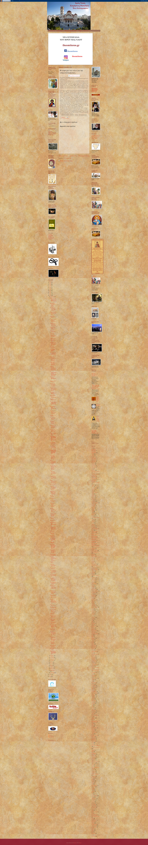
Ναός (92, 704)
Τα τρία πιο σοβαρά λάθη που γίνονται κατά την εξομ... (53, 324)
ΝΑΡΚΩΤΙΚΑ (52, 613)
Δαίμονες (93, 562)
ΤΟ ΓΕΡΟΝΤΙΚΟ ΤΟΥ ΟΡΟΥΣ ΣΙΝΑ (52, 539)
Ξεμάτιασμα (94, 710)
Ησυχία (93, 624)
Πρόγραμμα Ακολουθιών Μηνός (71, 30)
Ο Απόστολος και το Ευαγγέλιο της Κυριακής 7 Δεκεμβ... (53, 592)
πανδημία (93, 730)
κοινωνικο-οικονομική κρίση (95, 668)
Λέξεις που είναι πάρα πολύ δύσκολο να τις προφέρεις (53, 339)
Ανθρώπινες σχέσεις (95, 502)
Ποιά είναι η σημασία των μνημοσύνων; (52, 536)
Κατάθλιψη (93, 655)
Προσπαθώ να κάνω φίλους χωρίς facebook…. (52, 304)
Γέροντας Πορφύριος (95, 552)
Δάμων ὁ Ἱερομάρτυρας (99, 266)
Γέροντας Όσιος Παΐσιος (96, 545)
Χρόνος (93, 828)
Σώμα (93, 779)
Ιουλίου (51, 662)
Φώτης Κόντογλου (95, 814)
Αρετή (93, 511)
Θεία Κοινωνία (94, 630)
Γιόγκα (93, 558)
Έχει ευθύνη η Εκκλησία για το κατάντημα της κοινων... (53, 309)
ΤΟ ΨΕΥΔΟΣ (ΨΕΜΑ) (52, 543)
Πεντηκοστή (94, 738)
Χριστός (93, 823)
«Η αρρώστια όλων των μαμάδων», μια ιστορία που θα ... (53, 587)
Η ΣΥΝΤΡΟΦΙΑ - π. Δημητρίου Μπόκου (53, 350)
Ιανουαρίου (52, 672)
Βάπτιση (93, 519)
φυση (92, 813)
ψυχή (92, 834)
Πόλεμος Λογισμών (52, 496)
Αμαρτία (93, 496)
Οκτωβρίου (52, 657)
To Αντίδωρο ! (52, 531)
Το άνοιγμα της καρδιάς (52, 622)
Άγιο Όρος (93, 464)
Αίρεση (93, 490)
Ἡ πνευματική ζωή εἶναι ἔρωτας (53, 554)
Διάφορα (93, 573)
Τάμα (92, 783)
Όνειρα (93, 713)
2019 (50, 287)
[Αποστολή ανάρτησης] (67, 117)
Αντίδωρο (93, 504)
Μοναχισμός (94, 701)
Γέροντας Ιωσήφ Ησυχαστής (94, 544)
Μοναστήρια (94, 700)
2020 (50, 285)
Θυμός (93, 642)
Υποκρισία (93, 800)
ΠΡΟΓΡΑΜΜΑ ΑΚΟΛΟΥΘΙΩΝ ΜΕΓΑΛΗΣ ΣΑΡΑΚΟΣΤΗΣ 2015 (95, 432)
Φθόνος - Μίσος (94, 805)
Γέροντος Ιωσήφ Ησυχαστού (94, 556)
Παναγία (93, 729)
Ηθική (92, 621)
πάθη (92, 723)
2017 (50, 290)
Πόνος (93, 751)
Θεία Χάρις (93, 632)
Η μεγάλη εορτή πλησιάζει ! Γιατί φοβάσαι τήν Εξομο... (53, 551)
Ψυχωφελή (93, 836)
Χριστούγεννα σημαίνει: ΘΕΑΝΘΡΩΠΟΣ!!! (53, 378)
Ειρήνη (93, 585)
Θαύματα (93, 629)
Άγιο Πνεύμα (94, 465)
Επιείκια (93, 610)
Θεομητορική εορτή (95, 633)
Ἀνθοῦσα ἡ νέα (94, 256)
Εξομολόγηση (94, 605)
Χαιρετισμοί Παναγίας (95, 816)
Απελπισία (93, 507)
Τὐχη (92, 792)
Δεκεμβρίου (52, 296)
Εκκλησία (93, 588)
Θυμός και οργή (52, 484)
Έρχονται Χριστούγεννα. (53, 399)
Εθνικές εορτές (94, 583)
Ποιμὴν (95, 250)
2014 (50, 295)
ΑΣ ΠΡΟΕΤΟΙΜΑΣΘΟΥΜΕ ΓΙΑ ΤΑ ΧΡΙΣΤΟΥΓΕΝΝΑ (53, 403)
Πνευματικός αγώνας (95, 747)
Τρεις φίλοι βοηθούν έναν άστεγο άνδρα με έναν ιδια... (53, 579)
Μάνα (93, 688)
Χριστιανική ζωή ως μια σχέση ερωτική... (53, 583)
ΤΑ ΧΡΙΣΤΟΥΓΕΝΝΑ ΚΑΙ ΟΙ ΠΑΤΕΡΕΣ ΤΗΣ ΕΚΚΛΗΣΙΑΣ (53, 373)
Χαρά (93, 818)
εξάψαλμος (93, 604)
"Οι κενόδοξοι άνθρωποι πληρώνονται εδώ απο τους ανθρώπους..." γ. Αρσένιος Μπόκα (95, 137)
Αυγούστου (52, 660)
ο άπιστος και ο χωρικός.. (52, 518)
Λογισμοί (93, 679)
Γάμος (93, 530)
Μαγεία (93, 684)
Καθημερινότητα (94, 651)
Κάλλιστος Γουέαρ (95, 654)
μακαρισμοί (94, 687)
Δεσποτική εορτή (94, 568)
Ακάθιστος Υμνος (94, 492)
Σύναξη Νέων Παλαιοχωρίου (94, 139)
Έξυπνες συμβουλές (95, 607)
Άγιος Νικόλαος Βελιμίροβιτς (94, 481)
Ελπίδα (93, 598)
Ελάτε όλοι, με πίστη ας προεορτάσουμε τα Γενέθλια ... (53, 412)
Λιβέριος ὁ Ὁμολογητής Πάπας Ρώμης (97, 252)
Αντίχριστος (94, 505)
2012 (50, 676)
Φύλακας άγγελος (95, 811)
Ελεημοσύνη (94, 595)
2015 (50, 293)
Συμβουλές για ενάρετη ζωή (52, 331)
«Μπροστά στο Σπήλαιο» (52, 317)
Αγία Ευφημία (94, 458)
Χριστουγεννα (94, 825)
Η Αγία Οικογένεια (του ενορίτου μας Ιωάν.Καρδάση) (53, 596)
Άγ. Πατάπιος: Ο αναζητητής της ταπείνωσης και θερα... (53, 571)
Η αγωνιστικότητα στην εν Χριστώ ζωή (53, 433)
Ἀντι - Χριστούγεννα (53, 605)
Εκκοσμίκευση (94, 592)
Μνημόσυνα (94, 695)
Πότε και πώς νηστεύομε (52, 533)
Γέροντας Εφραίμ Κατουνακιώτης (95, 537)
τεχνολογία (93, 788)
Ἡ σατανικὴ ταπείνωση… (52, 347)
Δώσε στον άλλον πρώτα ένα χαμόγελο (53, 646)
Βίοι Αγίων (93, 525)
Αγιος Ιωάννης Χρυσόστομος (94, 476)
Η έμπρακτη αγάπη (52, 649)
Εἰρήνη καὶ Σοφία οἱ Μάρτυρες (97, 267)
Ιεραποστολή (94, 646)
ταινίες (93, 782)
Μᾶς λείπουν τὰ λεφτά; (52, 521)
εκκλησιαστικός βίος (95, 591)
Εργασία (93, 614)
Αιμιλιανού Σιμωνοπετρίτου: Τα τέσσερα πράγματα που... (53, 488)
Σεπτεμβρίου (52, 658)
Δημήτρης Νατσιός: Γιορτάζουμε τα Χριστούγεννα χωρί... (53, 368)
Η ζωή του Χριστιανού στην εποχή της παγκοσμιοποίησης (53, 601)
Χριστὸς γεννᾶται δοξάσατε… (53, 381)
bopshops (75, 842)
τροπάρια (93, 791)
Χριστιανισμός (94, 820)
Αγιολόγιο (93, 470)
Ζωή (92, 620)
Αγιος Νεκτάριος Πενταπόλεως (94, 478)
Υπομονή (93, 801)
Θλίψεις (93, 639)
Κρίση (93, 673)
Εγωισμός (93, 582)
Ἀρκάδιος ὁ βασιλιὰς (100, 256)
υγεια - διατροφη (94, 795)
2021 (50, 284)
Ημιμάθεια (93, 623)
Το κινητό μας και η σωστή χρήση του (53, 575)
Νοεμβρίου (52, 655)
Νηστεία (93, 709)
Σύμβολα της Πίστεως (95, 774)
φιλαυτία (93, 808)
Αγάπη (93, 454)
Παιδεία (93, 724)
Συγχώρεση (93, 771)
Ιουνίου (51, 663)
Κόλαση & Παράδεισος (95, 669)
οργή (92, 716)
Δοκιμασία (93, 579)
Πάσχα (93, 733)
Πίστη (93, 742)
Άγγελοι (93, 455)
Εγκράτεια (93, 580)
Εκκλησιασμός (94, 589)
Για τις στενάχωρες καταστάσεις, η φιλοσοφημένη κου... (53, 472)
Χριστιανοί (93, 821)
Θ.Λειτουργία (94, 626)
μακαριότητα (94, 685)
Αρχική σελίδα (52, 30)
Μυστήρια (93, 703)
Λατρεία (93, 676)
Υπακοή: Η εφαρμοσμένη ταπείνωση (53, 565)
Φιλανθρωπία (94, 807)
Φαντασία (93, 802)
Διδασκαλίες (94, 577)
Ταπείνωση (93, 786)
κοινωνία (93, 666)
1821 (92, 447)
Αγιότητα (93, 485)
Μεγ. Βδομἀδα (94, 691)
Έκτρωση (93, 593)
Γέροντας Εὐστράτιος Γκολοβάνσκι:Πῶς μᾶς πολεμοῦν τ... (53, 558)
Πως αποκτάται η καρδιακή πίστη (53, 607)
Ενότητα (93, 602)
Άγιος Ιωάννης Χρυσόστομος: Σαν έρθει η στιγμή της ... (53, 385)
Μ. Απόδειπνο (94, 682)
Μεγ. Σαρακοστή (94, 692)
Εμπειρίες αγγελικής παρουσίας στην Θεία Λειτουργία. (53, 510)
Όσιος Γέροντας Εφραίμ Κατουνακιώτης (96, 721)
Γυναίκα (93, 561)
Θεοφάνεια (93, 638)
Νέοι (92, 706)
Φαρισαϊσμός (94, 804)
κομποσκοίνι (94, 672)
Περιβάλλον (94, 739)
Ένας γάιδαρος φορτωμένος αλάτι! (52, 418)
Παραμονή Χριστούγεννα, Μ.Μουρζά (53, 393)
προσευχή (93, 758)
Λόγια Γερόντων (94, 678)
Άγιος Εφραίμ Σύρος (95, 474)
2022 (50, 282)
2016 (50, 292)
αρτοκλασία (94, 513)
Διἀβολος (93, 570)
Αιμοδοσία (93, 489)
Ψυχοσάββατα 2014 (98, 405)
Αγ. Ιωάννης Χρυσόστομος (94, 452)
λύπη (92, 681)
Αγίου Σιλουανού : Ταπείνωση (53, 501)
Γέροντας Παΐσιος (66, 118)
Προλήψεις (93, 755)
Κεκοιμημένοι (94, 661)
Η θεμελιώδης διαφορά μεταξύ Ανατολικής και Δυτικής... (53, 505)
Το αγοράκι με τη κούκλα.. (53, 415)
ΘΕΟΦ (93, 636)
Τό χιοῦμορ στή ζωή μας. (52, 498)
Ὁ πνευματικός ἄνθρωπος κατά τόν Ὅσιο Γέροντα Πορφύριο (53, 467)
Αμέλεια (93, 498)
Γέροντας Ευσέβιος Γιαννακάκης (95, 532)
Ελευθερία (93, 596)
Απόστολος (93, 510)
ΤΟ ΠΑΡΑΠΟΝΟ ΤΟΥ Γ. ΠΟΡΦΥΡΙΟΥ (52, 328)
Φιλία (93, 810)
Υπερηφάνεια (94, 798)
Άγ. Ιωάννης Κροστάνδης (94, 450)
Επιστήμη (93, 613)
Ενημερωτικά (94, 599)
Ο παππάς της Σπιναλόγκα (52, 629)
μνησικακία (93, 697)
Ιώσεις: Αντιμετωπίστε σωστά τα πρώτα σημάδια (53, 481)
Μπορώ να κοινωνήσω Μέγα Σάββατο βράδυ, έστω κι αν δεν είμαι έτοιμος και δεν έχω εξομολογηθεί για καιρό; (96, 387)
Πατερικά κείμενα (95, 735)
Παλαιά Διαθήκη (94, 727)
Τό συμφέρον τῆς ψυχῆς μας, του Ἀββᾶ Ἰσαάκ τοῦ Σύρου (53, 626)
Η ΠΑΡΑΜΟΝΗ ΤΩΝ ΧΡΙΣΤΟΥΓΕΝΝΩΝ (53, 408)
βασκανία (93, 521)
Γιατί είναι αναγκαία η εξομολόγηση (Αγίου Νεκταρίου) (52, 457)
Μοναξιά (93, 698)
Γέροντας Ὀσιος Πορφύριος (94, 549)
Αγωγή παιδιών (94, 488)
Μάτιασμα (93, 690)
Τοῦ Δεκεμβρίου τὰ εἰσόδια (52, 620)
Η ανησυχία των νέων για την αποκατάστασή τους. (53, 447)
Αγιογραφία (94, 467)
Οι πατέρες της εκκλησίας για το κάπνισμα (53, 430)
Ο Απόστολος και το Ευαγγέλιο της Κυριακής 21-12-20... (53, 426)
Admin (50, 735)
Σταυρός (93, 769)
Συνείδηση (93, 777)
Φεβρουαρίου (52, 670)
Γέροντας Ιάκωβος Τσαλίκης (95, 541)
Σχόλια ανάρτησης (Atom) (67, 158)
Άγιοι (92, 468)
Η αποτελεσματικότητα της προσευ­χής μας (53, 320)
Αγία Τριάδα (94, 461)
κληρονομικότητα (94, 664)
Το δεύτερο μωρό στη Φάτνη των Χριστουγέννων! (53, 354)
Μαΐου (51, 665)
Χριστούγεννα (94, 827)
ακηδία (93, 493)
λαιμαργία (93, 675)
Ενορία (93, 601)
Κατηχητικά (94, 658)
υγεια (92, 794)
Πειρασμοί (93, 736)
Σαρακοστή (93, 762)
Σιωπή (93, 764)
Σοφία (93, 765)
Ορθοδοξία (93, 718)
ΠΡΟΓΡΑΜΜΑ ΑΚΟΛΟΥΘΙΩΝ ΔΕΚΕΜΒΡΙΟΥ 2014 (53, 652)
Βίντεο (93, 522)
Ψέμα (92, 831)
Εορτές (93, 608)
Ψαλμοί (93, 830)
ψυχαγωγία (93, 833)
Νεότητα (80, 30)
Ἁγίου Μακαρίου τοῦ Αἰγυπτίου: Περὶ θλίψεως (53, 443)
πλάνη (93, 743)
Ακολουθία (93, 495)
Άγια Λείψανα (94, 459)
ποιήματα (93, 750)
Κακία (93, 652)
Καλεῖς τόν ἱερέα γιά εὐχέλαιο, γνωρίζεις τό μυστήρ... (53, 617)
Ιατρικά (93, 644)
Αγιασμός (93, 462)
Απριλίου (52, 667)
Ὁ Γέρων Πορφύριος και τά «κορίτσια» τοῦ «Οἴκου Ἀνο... (53, 633)
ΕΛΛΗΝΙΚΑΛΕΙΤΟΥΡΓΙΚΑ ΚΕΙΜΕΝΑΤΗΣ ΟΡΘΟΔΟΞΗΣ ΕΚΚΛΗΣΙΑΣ (51, 236)
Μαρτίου (51, 668)
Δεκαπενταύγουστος (95, 565)
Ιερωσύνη (93, 648)
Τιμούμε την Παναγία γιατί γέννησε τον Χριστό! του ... (53, 363)
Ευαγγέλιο (93, 617)
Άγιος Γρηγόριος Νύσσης (96, 471)
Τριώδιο (93, 789)
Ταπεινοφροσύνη (94, 785)
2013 (50, 674)
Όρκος (93, 719)
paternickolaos (51, 736)
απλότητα (93, 508)
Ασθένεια (93, 514)
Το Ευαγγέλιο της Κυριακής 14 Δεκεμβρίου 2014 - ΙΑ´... (53, 515)
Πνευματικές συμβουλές (96, 745)
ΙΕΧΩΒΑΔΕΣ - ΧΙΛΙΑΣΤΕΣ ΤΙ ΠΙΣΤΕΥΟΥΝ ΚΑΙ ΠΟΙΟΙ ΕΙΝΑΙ (53, 546)
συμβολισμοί (94, 776)
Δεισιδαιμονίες (94, 564)
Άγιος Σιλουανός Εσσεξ (95, 482)
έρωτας (93, 616)
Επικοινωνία (86, 30)
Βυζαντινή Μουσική (95, 528)
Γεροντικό (93, 554)
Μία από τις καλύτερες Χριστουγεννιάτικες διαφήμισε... (53, 358)
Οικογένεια (93, 712)
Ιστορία (93, 649)
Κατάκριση (93, 657)
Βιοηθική (93, 524)
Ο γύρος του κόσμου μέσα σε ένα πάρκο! (53, 335)
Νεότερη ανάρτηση (63, 155)
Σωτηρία (93, 780)
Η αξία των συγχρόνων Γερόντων (52, 642)
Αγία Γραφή (94, 457)
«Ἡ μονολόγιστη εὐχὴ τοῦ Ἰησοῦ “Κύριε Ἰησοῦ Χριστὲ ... (53, 528)
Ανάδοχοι (93, 499)
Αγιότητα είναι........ (52, 562)
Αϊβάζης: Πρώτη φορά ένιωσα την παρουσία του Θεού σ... (53, 492)
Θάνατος (93, 627)
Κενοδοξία (93, 663)
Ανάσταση (93, 501)
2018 (50, 289)
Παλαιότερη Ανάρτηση (84, 155)
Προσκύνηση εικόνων (95, 761)
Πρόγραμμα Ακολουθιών (94, 754)
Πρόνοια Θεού (94, 756)
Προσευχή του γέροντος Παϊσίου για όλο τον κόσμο (53, 422)
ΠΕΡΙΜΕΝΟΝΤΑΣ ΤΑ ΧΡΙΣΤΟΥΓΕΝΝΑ (53, 524)
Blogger (80, 842)
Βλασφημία (94, 527)
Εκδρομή (93, 586)
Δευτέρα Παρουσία (95, 569)
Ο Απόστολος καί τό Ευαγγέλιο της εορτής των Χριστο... (53, 389)
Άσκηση (93, 515)
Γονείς (93, 559)
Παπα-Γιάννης (94, 732)
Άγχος (93, 486)
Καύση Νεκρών (94, 660)
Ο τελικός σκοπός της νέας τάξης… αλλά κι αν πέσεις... (53, 611)
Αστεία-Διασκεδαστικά (95, 517)
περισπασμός (94, 741)
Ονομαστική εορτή (95, 715)
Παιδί (92, 726)
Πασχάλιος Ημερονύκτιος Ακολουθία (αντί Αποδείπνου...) (94, 374)
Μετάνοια (93, 694)
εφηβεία (93, 618)
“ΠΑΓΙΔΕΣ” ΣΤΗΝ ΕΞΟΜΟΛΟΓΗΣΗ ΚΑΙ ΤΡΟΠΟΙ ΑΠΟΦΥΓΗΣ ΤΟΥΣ (53, 452)
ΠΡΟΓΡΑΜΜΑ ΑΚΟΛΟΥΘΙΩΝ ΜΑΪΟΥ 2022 (95, 90)
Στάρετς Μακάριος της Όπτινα (95, 768)
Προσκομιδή (94, 759)
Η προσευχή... (52, 333)
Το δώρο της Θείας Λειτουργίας (53, 568)
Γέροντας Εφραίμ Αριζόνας (95, 534)
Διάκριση (93, 572)
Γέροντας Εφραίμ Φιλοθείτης (95, 539)
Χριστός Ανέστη (94, 824)
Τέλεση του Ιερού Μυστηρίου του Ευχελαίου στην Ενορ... (53, 477)
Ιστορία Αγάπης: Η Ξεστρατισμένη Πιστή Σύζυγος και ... (53, 313)
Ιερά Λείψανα (94, 645)
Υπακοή (93, 797)
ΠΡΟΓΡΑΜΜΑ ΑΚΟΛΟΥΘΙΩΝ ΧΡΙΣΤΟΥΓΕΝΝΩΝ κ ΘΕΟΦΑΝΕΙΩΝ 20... (53, 438)
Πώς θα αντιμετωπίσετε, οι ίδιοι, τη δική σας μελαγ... (53, 462)
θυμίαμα (93, 641)
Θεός (92, 635)
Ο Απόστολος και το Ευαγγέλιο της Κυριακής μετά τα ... (53, 344)
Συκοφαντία (94, 772)
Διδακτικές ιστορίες (95, 575)
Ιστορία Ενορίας (60, 30)
